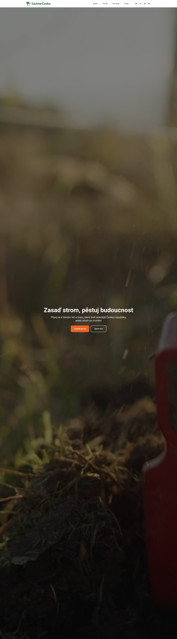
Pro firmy (116, 4)
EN (136, 4)
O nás (126, 4)
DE (145, 4)
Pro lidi (105, 4)
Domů (95, 4)
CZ (140, 4)
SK (149, 4)
